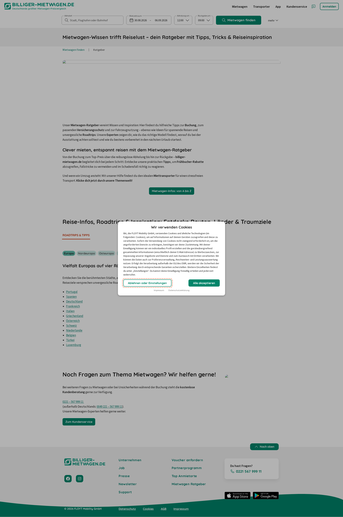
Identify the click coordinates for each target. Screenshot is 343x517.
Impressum (159, 290)
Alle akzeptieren (204, 283)
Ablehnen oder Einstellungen (147, 283)
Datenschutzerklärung (178, 290)
